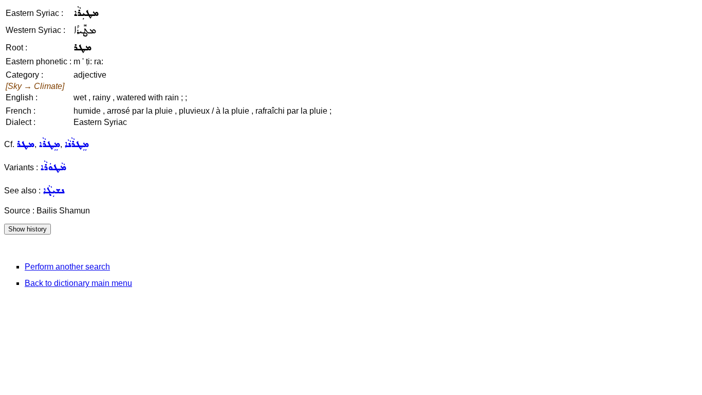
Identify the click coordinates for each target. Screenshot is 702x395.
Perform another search (67, 266)
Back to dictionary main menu (78, 283)
